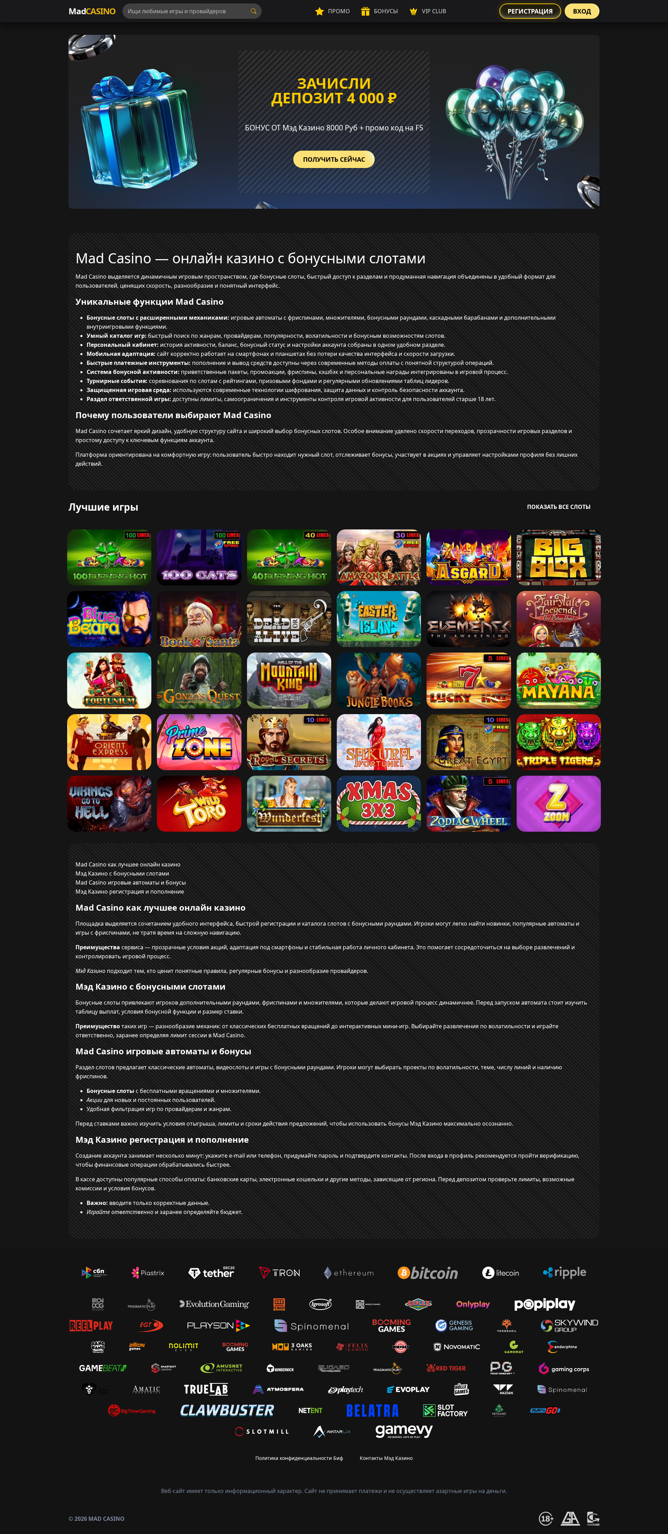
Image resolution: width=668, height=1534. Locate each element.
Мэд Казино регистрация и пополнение (129, 891)
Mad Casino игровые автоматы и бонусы (130, 882)
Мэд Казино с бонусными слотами (122, 873)
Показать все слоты (559, 507)
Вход (582, 11)
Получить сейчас (334, 159)
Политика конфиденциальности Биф (299, 1458)
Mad (92, 11)
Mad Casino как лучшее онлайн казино (128, 864)
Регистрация (530, 11)
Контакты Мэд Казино (386, 1458)
